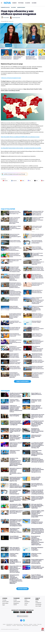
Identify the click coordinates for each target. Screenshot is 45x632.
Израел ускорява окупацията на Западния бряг (36, 478)
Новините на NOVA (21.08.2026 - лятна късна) (36, 401)
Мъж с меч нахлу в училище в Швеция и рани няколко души (15, 549)
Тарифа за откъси (25, 624)
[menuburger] (1, 2)
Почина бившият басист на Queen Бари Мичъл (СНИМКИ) (16, 537)
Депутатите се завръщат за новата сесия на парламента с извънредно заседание (37, 219)
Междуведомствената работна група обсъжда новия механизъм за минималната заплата (37, 355)
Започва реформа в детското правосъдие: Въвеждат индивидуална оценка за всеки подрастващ (14, 375)
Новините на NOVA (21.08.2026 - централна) (15, 452)
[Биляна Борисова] (11, 17)
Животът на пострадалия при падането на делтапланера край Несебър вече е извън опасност (37, 308)
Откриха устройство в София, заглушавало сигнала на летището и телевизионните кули (15, 248)
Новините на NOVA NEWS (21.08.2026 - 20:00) (36, 436)
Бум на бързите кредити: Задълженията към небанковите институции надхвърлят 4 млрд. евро (15, 362)
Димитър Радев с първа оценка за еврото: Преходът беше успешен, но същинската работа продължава (38, 262)
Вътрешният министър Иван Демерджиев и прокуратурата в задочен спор (15, 236)
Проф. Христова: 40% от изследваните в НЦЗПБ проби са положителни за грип (20, 136)
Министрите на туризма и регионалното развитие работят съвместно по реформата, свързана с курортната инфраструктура (15, 277)
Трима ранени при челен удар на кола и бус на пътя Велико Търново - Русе (15, 212)
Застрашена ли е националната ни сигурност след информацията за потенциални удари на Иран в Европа (15, 348)
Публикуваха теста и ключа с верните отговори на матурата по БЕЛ (38, 284)
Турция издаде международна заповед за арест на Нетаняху (15, 561)
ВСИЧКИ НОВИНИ (22, 588)
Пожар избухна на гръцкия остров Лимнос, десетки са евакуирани (36, 407)
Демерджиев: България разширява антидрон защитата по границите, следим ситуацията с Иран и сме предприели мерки (15, 269)
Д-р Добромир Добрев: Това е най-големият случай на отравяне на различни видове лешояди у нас (37, 213)
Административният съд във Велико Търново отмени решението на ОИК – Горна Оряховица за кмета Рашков (38, 268)
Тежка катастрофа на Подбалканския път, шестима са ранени (14, 299)
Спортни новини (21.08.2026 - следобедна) (14, 555)
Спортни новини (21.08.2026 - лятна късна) (15, 401)
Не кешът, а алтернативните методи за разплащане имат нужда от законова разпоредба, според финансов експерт (15, 292)
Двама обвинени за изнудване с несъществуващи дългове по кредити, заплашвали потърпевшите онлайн (37, 348)
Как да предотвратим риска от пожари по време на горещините (15, 335)
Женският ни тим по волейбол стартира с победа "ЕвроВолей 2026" (16, 430)
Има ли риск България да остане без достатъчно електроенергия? (37, 241)
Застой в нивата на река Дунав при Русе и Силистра (15, 241)
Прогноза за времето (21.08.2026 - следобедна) (37, 549)
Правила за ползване (20, 625)
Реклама (4, 624)
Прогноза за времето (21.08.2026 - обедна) (36, 322)
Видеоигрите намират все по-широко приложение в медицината (16, 444)
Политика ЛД (14, 625)
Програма (21, 2)
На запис (27, 2)
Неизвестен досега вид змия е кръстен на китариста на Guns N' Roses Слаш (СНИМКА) (16, 395)
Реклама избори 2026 (9, 624)
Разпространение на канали (17, 624)
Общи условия (39, 624)
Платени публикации (35, 625)
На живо (34, 2)
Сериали (26, 603)
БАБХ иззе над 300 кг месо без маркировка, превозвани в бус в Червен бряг (37, 255)
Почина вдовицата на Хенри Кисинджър (15, 415)
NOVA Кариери (38, 604)
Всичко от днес (5, 601)
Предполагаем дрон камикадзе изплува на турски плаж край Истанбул (15, 307)
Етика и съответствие (27, 625)
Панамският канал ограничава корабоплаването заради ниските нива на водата (37, 453)
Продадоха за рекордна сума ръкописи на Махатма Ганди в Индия (37, 430)
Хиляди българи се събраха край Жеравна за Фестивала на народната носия (15, 228)
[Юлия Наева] (2, 17)
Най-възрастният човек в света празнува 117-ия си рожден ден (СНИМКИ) (16, 530)
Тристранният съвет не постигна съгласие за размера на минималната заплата (14, 255)
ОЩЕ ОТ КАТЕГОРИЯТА (22, 381)
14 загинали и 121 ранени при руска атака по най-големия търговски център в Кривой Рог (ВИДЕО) (16, 499)
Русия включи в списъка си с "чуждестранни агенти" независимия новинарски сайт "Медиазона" (37, 423)
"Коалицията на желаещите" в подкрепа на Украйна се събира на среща (37, 521)
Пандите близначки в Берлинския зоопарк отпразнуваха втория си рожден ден (16, 422)
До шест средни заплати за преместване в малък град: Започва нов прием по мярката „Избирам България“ (15, 316)
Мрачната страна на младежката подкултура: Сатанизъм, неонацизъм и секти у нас (16, 471)
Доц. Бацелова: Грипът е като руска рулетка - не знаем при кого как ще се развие (21, 148)
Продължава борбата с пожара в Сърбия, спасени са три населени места (37, 561)
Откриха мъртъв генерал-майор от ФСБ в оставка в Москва (37, 567)
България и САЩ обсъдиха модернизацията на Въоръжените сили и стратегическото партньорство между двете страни (14, 220)
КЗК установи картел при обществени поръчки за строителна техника (14, 328)
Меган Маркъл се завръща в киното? (36, 394)
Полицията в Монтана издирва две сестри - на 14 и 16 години (15, 322)
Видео (3, 604)
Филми (25, 604)
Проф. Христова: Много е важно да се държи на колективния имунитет (37, 291)
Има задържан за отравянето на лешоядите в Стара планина (38, 328)
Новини (14, 2)
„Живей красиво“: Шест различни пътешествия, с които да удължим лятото (15, 367)
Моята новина (5, 603)
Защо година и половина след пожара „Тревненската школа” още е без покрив (38, 361)
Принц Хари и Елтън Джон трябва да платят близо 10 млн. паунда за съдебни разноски (15, 438)
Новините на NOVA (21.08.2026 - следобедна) (36, 555)
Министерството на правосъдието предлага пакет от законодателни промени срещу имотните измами (37, 276)
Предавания (26, 601)
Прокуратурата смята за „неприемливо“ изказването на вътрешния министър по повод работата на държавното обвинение (15, 285)
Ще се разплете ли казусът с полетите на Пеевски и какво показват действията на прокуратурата (38, 375)
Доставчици (30, 624)
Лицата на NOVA (16, 601)
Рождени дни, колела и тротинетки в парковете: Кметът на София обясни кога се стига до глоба (37, 315)
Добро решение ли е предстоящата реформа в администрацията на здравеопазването (37, 342)
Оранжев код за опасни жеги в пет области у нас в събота (15, 260)
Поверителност (8, 625)
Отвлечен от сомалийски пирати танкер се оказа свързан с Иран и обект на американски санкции (16, 408)
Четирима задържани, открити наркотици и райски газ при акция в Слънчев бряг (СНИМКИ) (14, 355)
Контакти (34, 624)
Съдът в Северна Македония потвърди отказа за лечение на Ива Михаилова (37, 576)
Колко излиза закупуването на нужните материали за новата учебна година (38, 235)
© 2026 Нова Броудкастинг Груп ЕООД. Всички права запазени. (10, 629)
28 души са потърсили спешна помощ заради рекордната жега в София (37, 248)
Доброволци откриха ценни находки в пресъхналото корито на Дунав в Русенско (38, 367)
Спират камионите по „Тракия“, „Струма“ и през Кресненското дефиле (37, 335)
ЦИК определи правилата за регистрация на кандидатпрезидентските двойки (15, 342)
